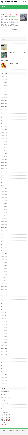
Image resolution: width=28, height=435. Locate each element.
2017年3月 (4, 374)
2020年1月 (4, 274)
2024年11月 (4, 115)
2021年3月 (4, 242)
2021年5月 (4, 236)
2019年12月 (4, 277)
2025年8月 (4, 97)
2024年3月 (4, 138)
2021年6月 (4, 233)
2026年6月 (4, 79)
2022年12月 (4, 180)
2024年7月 (4, 126)
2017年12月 (4, 348)
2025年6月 (4, 103)
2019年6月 (4, 295)
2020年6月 (4, 262)
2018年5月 (4, 333)
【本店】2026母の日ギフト (6, 60)
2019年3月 (4, 303)
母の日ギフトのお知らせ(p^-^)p (9, 14)
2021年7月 (4, 230)
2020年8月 (4, 256)
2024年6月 (4, 129)
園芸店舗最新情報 (12, 16)
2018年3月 (4, 339)
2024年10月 (4, 117)
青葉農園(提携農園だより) (7, 408)
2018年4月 (4, 336)
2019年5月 (4, 298)
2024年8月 (4, 123)
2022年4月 (4, 203)
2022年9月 (4, 188)
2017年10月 (4, 354)
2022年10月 (4, 185)
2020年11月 (4, 250)
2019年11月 (4, 280)
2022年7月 (4, 194)
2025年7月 (4, 100)
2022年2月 (4, 209)
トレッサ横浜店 (5, 403)
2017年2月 (4, 377)
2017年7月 (4, 363)
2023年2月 (4, 174)
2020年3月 (4, 268)
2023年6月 (4, 162)
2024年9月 (4, 121)
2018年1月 (4, 345)
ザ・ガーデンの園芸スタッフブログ (14, 2)
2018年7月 (4, 327)
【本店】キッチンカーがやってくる (14, 63)
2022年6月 (4, 197)
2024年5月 (4, 132)
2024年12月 (4, 112)
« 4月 (2, 424)
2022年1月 (4, 212)
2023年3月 (4, 171)
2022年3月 (4, 206)
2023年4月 (4, 168)
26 (6, 420)
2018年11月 (4, 315)
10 (4, 417)
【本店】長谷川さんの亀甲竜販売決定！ (9, 42)
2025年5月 (4, 106)
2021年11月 (4, 218)
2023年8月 (4, 156)
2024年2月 (4, 141)
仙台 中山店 (4, 406)
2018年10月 (4, 318)
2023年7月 (4, 159)
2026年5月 (4, 82)
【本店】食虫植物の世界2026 (13, 44)
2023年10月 (4, 150)
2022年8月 (4, 191)
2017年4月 (4, 371)
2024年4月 (4, 135)
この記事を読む (14, 29)
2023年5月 (4, 165)
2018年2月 (4, 342)
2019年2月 (4, 306)
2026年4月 (4, 85)
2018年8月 (4, 324)
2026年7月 (4, 76)
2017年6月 (4, 365)
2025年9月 (4, 94)
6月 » (5, 424)
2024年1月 (4, 144)
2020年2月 (4, 271)
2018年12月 (4, 312)
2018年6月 (4, 330)
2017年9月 (4, 357)
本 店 (3, 394)
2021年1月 (4, 244)
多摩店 (3, 400)
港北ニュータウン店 (6, 397)
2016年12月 (4, 383)
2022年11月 (4, 182)
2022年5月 (4, 200)
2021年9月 (4, 224)
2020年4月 (4, 265)
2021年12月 (4, 215)
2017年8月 (4, 360)
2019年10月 (4, 283)
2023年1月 (4, 177)
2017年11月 (4, 351)
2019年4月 (4, 301)
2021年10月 (4, 221)
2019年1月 (4, 309)
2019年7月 (4, 292)
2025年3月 (4, 109)
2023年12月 (4, 147)
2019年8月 (4, 289)
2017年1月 (4, 380)
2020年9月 (4, 253)
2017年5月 (4, 368)
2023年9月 (4, 153)
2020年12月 (4, 247)
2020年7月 (4, 259)
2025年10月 (4, 91)
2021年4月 (4, 239)
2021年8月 (4, 227)
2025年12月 (4, 88)
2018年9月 (4, 321)
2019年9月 (4, 286)
